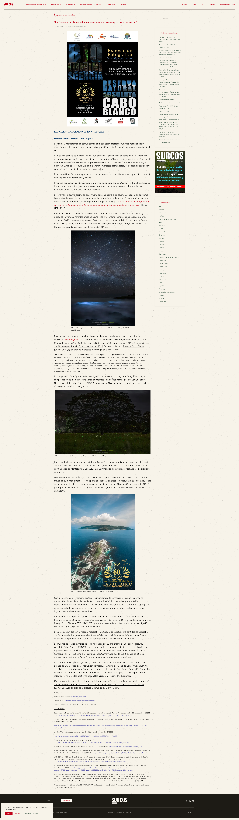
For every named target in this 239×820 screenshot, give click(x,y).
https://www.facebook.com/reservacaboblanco (80, 701)
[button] (20, 4)
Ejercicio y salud (164, 251)
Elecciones (162, 254)
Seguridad (162, 286)
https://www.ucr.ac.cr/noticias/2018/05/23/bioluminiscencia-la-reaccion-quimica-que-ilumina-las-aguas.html (90, 761)
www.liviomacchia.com (78, 697)
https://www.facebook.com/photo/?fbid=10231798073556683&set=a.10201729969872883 (85, 736)
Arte (160, 222)
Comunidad (162, 232)
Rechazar (17, 813)
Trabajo (123, 5)
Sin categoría (163, 289)
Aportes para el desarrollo (167, 219)
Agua (160, 206)
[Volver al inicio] (8, 4)
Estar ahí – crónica (164, 111)
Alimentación (163, 213)
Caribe (161, 229)
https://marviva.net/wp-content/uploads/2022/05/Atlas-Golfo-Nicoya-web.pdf (117, 753)
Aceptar (9, 813)
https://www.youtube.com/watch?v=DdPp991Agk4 (125, 747)
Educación (162, 248)
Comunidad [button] (55, 5)
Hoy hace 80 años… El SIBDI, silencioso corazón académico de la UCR (169, 39)
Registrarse (66, 801)
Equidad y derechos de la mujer (90, 5)
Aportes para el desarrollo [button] (35, 5)
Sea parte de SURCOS (227, 5)
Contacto (212, 5)
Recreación (162, 279)
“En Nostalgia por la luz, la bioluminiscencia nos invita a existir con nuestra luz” (95, 21)
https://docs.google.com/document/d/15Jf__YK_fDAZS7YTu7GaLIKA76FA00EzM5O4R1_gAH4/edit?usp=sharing (91, 742)
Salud (161, 283)
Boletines (162, 226)
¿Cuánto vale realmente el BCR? (169, 103)
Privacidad (128, 813)
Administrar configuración (32, 813)
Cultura (77, 26)
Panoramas (162, 273)
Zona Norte (162, 302)
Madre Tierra (111, 5)
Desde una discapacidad (166, 100)
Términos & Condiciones (115, 813)
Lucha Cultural (163, 264)
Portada (184, 5)
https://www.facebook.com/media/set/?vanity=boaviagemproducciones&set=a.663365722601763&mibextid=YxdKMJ (93, 715)
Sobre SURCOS (198, 5)
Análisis (161, 216)
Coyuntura (162, 235)
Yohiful (66, 813)
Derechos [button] (69, 5)
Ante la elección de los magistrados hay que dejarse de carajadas (169, 134)
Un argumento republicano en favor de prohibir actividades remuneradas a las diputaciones (169, 117)
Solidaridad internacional (167, 292)
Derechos (83, 26)
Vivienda (161, 298)
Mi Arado (162, 270)
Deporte (161, 241)
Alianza (161, 210)
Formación (162, 260)
